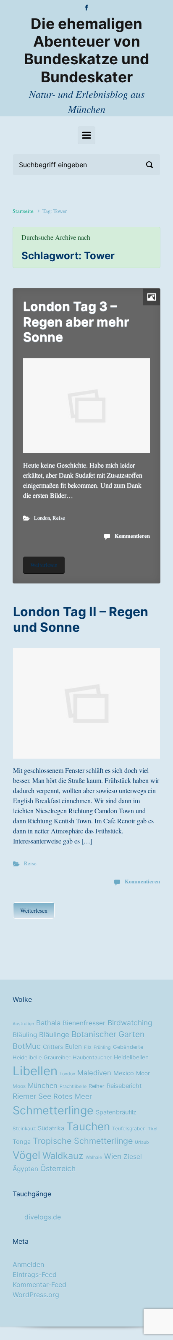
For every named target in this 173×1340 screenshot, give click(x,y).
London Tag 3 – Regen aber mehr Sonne (76, 321)
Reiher (97, 1086)
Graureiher (57, 1057)
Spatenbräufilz (116, 1112)
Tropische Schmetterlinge (83, 1141)
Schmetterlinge (53, 1110)
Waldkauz (63, 1155)
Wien (112, 1156)
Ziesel (132, 1157)
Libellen (35, 1071)
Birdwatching (129, 1022)
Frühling (102, 1047)
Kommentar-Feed (39, 1284)
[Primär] (86, 135)
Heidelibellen (131, 1057)
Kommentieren (132, 535)
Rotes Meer (72, 1096)
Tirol (152, 1129)
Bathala (48, 1023)
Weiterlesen (44, 565)
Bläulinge (54, 1034)
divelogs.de (42, 1217)
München (43, 1085)
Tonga (22, 1142)
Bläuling (25, 1035)
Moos (19, 1086)
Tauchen (88, 1126)
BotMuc (27, 1046)
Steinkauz (24, 1129)
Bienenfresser (84, 1023)
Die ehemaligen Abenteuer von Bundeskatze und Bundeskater (86, 50)
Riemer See (32, 1096)
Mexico (123, 1073)
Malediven (94, 1073)
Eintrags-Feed (35, 1274)
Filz (88, 1047)
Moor (143, 1073)
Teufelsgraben (129, 1129)
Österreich (58, 1168)
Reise (58, 517)
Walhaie (94, 1157)
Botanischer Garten (107, 1034)
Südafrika (51, 1128)
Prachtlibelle (73, 1086)
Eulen (73, 1047)
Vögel (26, 1155)
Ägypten (25, 1169)
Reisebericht (124, 1086)
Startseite (23, 211)
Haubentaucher (92, 1057)
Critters (53, 1046)
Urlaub (142, 1142)
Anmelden (28, 1264)
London (42, 517)
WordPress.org (36, 1294)
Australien (23, 1024)
